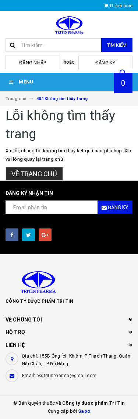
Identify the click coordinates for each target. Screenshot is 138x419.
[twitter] (28, 234)
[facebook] (12, 234)
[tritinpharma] (69, 281)
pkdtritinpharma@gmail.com (66, 375)
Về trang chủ (34, 174)
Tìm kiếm (117, 45)
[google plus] (45, 234)
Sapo (84, 411)
